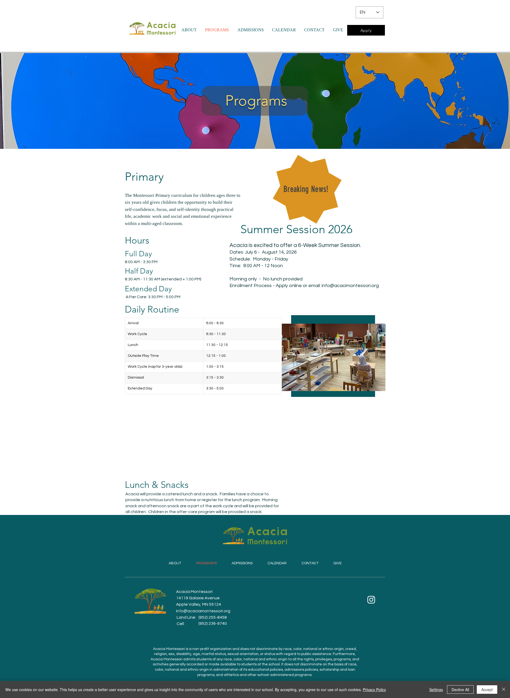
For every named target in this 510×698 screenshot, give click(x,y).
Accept (487, 689)
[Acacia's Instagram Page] (371, 600)
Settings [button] (436, 689)
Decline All (460, 689)
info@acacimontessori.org (350, 285)
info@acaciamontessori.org (203, 611)
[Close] (503, 689)
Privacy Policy (374, 689)
